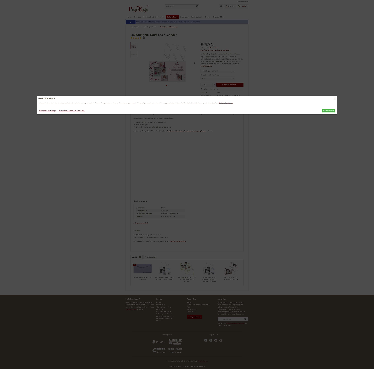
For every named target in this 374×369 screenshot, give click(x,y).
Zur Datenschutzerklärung (226, 103)
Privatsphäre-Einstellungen (48, 111)
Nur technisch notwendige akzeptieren (72, 111)
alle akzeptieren (328, 111)
